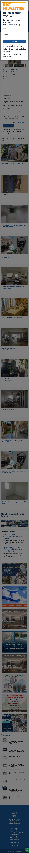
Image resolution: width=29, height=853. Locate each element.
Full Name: (6, 34)
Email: (4, 29)
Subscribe (14, 41)
